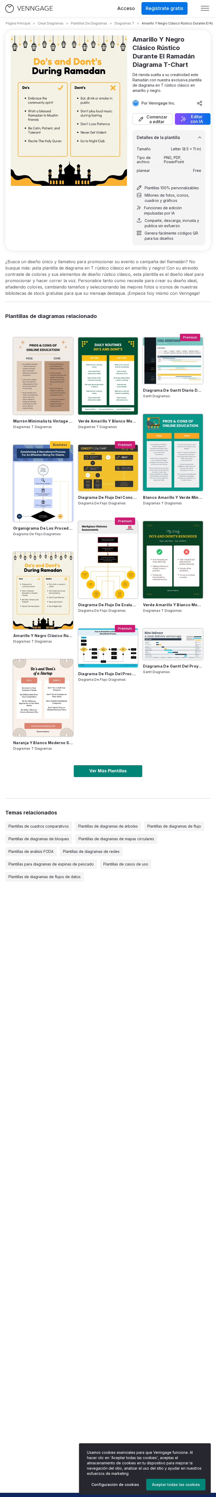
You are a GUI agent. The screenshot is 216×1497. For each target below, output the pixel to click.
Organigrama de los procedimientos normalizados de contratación (43, 528)
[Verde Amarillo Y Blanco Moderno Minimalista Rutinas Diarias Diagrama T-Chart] (108, 375)
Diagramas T (124, 23)
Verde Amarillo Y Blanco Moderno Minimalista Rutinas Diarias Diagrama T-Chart (108, 421)
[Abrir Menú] (205, 8)
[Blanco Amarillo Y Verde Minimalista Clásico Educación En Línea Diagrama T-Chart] (173, 452)
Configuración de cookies (115, 1484)
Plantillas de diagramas (89, 23)
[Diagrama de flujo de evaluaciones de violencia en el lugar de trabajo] (108, 559)
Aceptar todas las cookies (176, 1484)
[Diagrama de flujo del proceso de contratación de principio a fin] (108, 648)
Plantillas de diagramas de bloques (38, 839)
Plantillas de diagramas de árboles (108, 826)
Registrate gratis (164, 8)
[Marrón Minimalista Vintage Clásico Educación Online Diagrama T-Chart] (43, 375)
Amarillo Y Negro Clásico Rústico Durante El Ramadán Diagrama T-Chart (43, 635)
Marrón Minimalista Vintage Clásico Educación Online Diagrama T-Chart (43, 421)
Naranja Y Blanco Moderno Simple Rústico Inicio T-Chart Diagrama (43, 742)
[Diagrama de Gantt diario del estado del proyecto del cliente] (173, 360)
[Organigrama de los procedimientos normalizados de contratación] (43, 483)
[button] (152, 119)
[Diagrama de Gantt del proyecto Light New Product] (173, 644)
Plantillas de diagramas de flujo (174, 826)
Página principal (18, 23)
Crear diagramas (50, 23)
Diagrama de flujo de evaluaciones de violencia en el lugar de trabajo (108, 605)
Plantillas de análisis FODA (30, 851)
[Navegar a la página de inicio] (29, 8)
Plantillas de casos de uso (125, 864)
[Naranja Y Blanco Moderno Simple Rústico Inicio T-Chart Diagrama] (43, 697)
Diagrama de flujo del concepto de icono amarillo (108, 497)
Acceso (126, 8)
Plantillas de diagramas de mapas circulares (116, 839)
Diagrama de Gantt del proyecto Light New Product (173, 666)
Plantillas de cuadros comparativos (38, 826)
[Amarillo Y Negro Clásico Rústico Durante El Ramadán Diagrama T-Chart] (43, 590)
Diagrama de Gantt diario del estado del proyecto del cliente (173, 390)
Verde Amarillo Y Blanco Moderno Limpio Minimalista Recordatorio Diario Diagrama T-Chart (173, 605)
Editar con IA (196, 119)
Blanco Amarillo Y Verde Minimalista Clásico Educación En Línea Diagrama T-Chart (173, 497)
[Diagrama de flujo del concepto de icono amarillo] (108, 468)
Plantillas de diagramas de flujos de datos (44, 876)
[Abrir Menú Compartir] (199, 103)
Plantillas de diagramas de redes (91, 851)
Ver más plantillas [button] (108, 770)
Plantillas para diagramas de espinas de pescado (51, 864)
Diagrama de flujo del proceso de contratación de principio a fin (108, 674)
